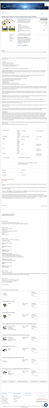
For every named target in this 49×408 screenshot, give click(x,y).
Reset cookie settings (41, 398)
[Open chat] (46, 405)
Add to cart (41, 33)
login (4, 179)
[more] (21, 43)
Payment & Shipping (4, 399)
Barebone (15, 401)
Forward (7, 284)
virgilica (4, 272)
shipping (46, 20)
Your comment (4, 205)
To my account (28, 395)
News (2, 395)
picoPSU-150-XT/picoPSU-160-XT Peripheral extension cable (13, 357)
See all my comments (16, 222)
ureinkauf (4, 279)
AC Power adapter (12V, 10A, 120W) (8, 346)
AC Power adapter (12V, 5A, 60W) (8, 301)
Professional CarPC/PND (17, 396)
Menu (4, 11)
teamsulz (4, 239)
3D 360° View (3, 35)
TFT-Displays (16, 400)
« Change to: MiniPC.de (9, 0)
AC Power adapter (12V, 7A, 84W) (8, 312)
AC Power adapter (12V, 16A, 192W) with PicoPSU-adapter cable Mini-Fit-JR (15, 368)
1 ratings (24, 327)
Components (15, 395)
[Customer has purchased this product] (11, 222)
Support (2, 396)
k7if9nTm (4, 222)
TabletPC (15, 399)
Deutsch (44, 0)
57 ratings (24, 304)
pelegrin (4, 228)
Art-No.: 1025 (45, 25)
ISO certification (3, 400)
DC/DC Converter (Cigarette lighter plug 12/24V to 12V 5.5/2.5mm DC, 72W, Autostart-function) (19, 323)
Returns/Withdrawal (4, 401)
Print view (21, 172)
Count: (46, 27)
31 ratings (24, 349)
